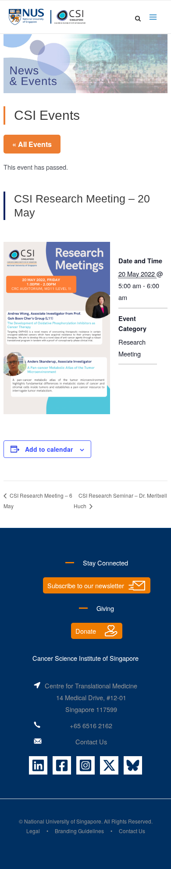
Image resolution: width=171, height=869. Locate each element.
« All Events (32, 144)
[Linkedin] (38, 765)
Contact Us (91, 741)
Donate (85, 630)
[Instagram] (85, 765)
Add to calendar (49, 449)
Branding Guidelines (79, 830)
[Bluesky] (133, 765)
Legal (33, 830)
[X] (109, 765)
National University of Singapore (62, 821)
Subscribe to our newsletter (85, 585)
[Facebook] (62, 765)
